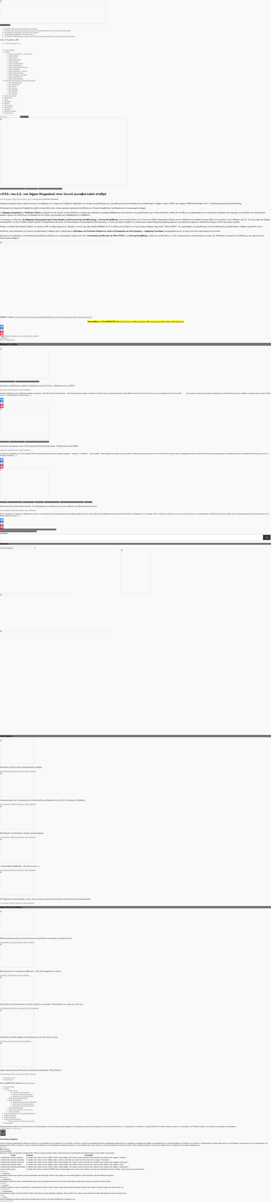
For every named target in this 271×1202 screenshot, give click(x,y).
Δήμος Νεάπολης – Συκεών (17, 71)
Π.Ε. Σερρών (12, 88)
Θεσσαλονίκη (4, 442)
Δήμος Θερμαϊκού (14, 59)
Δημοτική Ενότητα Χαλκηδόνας (23, 1106)
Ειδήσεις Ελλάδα (10, 96)
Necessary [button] (3, 1147)
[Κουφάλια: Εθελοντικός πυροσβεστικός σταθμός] (135, 751)
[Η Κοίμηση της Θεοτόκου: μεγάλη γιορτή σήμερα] (135, 817)
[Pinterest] (135, 333)
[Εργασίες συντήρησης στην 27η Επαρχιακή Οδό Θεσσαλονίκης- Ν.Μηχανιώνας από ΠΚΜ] (135, 423)
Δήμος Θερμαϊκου (11, 336)
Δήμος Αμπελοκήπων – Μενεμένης (20, 54)
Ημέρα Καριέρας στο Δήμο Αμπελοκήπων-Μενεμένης (18, 531)
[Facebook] (135, 326)
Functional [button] (3, 1171)
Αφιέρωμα (3, 502)
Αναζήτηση (4, 533)
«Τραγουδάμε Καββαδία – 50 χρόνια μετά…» (19, 34)
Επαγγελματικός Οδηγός (12, 1119)
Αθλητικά (7, 101)
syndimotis (35, 199)
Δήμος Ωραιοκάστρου (15, 78)
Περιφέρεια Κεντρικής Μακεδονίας (50, 189)
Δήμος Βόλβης (13, 56)
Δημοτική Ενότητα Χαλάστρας (23, 1096)
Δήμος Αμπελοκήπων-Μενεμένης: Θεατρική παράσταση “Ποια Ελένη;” (31, 1070)
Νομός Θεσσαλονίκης (7, 381)
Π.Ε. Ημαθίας (13, 90)
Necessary (6, 1149)
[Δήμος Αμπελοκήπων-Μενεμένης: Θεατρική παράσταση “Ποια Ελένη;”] (135, 1054)
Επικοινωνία (8, 113)
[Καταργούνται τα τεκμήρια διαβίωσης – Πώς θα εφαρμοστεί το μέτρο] (135, 955)
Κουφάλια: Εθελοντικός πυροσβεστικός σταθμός (20, 29)
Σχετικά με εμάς (9, 1078)
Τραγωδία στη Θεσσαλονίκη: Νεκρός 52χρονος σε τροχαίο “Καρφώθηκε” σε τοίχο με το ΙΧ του (41, 1004)
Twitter (167, 321)
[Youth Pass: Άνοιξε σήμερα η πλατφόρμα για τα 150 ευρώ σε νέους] (135, 1021)
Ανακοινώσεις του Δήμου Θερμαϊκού (12, 189)
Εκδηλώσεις (8, 98)
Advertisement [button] (5, 1189)
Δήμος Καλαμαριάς (14, 65)
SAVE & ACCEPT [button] (6, 1201)
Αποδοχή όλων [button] (16, 1128)
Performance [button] (4, 1177)
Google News (126, 321)
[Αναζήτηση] (266, 537)
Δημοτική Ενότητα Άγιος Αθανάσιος (25, 1102)
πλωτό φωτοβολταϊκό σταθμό (29, 336)
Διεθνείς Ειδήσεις (10, 111)
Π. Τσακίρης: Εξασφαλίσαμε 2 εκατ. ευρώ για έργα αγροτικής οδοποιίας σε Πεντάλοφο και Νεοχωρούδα (39, 36)
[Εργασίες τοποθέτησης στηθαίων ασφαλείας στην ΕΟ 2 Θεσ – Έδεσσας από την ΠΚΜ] (135, 363)
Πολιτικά (7, 109)
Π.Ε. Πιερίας (12, 94)
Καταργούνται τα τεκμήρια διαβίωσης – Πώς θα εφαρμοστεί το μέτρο (30, 971)
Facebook (140, 321)
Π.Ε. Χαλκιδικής (14, 84)
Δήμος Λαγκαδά (13, 69)
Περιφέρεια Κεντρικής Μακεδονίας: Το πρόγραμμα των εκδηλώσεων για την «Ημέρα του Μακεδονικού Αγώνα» (48, 506)
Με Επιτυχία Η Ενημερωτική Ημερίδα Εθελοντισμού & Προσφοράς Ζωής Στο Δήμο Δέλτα (53, 317)
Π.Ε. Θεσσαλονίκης (15, 82)
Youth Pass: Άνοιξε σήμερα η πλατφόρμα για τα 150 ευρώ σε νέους (29, 1037)
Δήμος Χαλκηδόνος (15, 77)
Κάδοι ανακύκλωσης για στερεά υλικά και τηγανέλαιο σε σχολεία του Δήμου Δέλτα (36, 938)
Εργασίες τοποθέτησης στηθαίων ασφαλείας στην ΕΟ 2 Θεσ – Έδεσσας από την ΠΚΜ (37, 385)
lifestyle (6, 103)
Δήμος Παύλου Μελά (15, 73)
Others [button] (2, 1195)
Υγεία (6, 99)
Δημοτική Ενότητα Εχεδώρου (23, 1094)
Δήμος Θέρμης (13, 61)
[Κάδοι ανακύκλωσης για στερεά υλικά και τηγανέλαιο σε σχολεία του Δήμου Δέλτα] (135, 922)
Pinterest (180, 321)
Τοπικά (6, 52)
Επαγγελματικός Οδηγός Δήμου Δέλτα (21, 1121)
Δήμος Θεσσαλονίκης (15, 63)
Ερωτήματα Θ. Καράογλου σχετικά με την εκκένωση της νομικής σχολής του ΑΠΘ (28, 529)
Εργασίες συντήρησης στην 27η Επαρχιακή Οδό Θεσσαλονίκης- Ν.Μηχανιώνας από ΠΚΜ (39, 446)
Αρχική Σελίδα (9, 50)
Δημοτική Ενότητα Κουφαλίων (23, 1104)
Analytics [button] (3, 1183)
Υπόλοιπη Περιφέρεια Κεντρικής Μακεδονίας (19, 80)
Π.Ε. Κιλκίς (12, 86)
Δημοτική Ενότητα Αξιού (21, 1092)
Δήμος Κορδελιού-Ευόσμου (18, 67)
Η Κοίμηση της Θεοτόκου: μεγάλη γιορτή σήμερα (21, 32)
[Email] (135, 330)
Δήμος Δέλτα (12, 58)
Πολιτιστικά (88, 502)
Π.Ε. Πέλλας (12, 92)
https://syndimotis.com (7, 340)
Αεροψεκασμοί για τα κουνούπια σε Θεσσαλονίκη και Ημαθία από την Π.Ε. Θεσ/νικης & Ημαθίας (37, 30)
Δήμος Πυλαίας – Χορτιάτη (17, 75)
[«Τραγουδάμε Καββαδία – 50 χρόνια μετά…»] (135, 850)
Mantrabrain (31, 1083)
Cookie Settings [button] (5, 1128)
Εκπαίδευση (8, 107)
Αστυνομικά (8, 105)
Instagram (154, 321)
